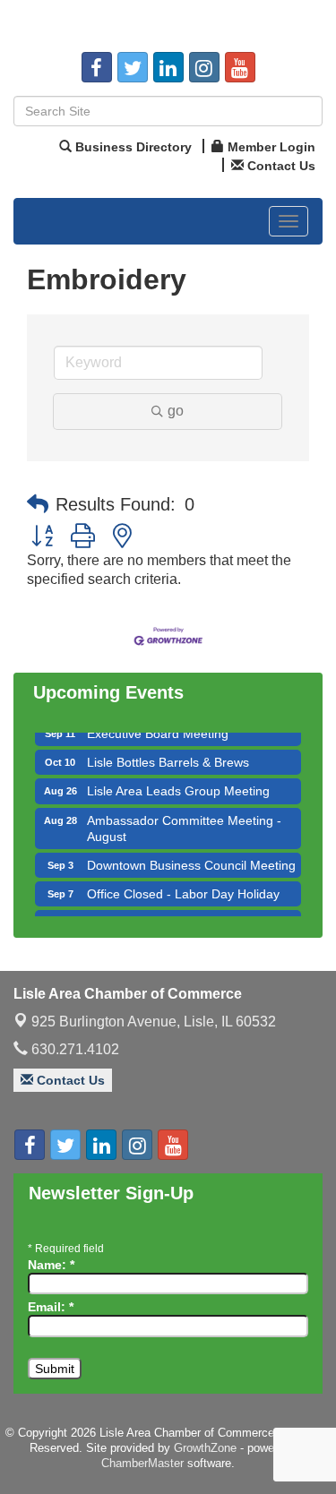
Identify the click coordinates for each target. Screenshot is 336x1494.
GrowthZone (205, 1448)
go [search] (176, 410)
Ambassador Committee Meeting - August (184, 824)
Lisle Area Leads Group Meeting (178, 786)
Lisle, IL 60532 (153, 1021)
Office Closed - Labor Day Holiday (183, 889)
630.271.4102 (73, 1049)
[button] (37, 504)
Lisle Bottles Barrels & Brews (168, 758)
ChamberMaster (142, 1463)
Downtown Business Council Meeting (191, 861)
